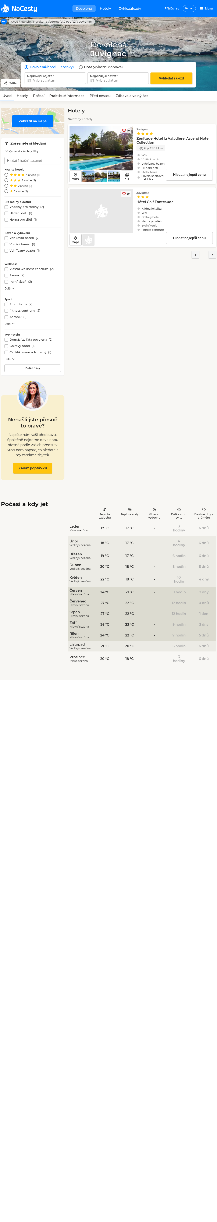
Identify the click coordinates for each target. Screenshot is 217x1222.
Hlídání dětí (21, 213)
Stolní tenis (21, 304)
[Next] (212, 254)
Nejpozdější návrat (103, 76)
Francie (26, 21)
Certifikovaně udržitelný (30, 352)
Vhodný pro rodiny (27, 207)
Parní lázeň (21, 282)
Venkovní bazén (25, 238)
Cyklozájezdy (130, 9)
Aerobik (18, 317)
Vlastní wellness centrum (32, 269)
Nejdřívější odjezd (40, 76)
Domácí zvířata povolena (31, 339)
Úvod (14, 21)
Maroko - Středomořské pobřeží (55, 21)
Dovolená (84, 9)
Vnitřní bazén (22, 244)
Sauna (17, 275)
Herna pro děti (23, 219)
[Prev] (195, 254)
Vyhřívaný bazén (25, 251)
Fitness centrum (25, 311)
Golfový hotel (22, 346)
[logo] (19, 8)
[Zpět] (4, 22)
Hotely (105, 9)
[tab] (7, 96)
